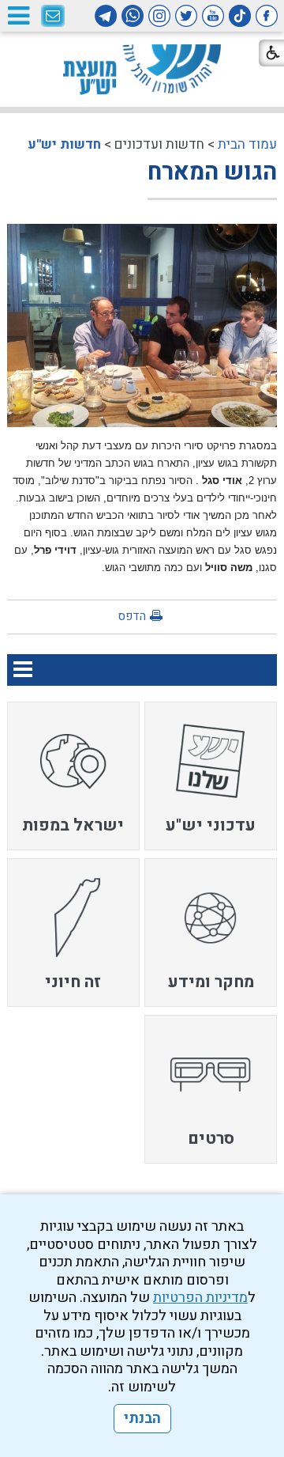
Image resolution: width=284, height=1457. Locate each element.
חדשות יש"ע (64, 144)
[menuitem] (210, 776)
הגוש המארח (212, 172)
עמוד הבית (247, 144)
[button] (18, 15)
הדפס (132, 616)
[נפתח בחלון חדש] (267, 16)
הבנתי (142, 1418)
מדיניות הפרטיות (200, 1297)
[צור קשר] (53, 16)
